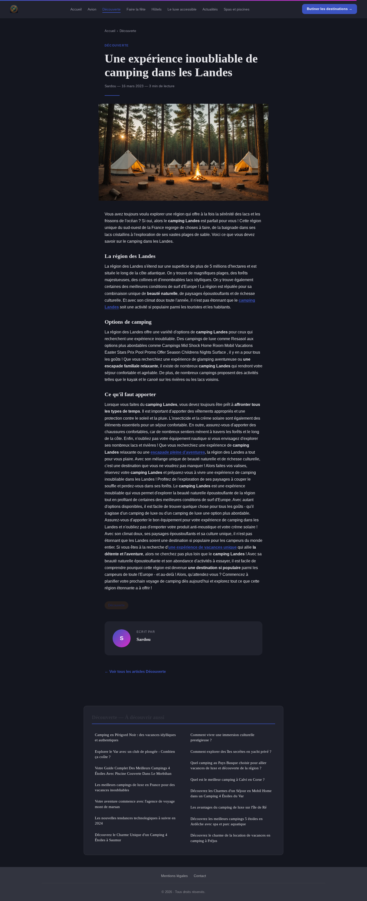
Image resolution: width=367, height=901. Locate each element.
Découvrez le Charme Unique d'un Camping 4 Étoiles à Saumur (131, 837)
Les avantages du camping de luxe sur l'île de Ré (228, 807)
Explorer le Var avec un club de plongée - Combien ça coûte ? (135, 754)
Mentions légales (174, 876)
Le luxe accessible (182, 9)
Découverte (111, 9)
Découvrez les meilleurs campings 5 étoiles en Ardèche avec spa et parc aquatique (226, 821)
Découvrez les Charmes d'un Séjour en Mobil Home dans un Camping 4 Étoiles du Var (231, 793)
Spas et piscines (236, 9)
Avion (92, 9)
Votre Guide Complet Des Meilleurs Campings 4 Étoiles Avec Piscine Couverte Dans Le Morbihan (133, 770)
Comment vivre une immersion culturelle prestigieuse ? (222, 737)
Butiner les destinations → (329, 9)
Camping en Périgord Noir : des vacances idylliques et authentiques (135, 737)
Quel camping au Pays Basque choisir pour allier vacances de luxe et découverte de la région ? (228, 765)
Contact (200, 876)
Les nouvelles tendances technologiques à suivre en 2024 (135, 820)
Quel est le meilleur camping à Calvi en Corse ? (227, 779)
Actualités (210, 9)
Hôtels (157, 9)
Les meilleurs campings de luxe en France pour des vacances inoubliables (135, 787)
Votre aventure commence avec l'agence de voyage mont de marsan (135, 804)
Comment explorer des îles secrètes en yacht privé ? (230, 751)
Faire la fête (136, 9)
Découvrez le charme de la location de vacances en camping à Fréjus (230, 838)
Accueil (76, 9)
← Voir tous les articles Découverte (135, 671)
